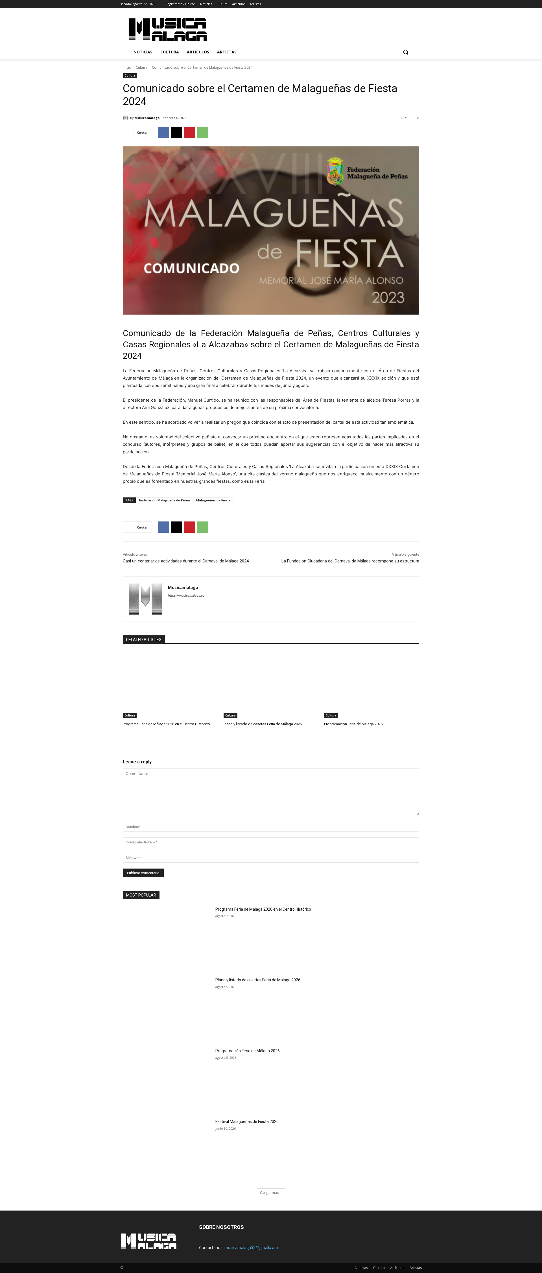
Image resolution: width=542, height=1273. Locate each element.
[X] (403, 4)
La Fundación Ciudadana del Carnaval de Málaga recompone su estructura (350, 561)
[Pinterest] (189, 132)
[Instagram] (395, 4)
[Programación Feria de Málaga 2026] (371, 684)
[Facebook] (387, 4)
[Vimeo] (410, 4)
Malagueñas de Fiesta (213, 500)
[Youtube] (418, 4)
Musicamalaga (147, 118)
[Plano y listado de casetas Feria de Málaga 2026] (271, 684)
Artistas (416, 1267)
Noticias (361, 1267)
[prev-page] (126, 737)
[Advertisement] (318, 28)
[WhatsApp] (202, 132)
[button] (405, 52)
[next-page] (135, 737)
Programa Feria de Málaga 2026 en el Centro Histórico (166, 724)
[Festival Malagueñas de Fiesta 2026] (167, 1150)
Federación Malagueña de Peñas (165, 500)
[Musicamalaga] (126, 118)
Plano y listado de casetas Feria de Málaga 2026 (263, 724)
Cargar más (269, 1192)
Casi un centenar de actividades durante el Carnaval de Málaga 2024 (186, 561)
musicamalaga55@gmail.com (251, 1247)
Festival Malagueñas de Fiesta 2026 (247, 1121)
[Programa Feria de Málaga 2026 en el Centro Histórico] (170, 684)
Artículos (397, 1267)
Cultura (141, 67)
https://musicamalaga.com (187, 595)
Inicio (127, 67)
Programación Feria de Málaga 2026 (353, 724)
